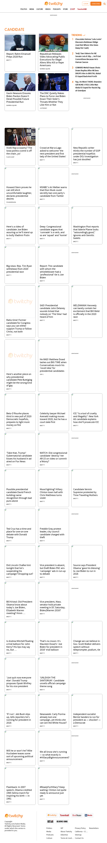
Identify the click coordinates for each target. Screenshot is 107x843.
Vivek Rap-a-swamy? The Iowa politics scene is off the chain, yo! (19, 151)
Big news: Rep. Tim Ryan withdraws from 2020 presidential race (19, 269)
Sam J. (42, 374)
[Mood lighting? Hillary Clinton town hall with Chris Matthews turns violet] (39, 470)
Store (65, 9)
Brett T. (8, 60)
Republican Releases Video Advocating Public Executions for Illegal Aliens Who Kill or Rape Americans (52, 60)
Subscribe (96, 4)
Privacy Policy (80, 828)
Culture (39, 9)
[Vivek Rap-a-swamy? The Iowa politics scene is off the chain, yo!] (20, 137)
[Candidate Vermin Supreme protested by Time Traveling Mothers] (72, 470)
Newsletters (94, 828)
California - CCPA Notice (81, 832)
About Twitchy (66, 832)
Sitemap (78, 835)
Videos (47, 9)
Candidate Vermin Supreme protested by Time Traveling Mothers (85, 492)
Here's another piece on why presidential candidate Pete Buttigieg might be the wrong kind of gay (19, 380)
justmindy (43, 108)
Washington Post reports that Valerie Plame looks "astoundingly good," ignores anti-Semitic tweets (86, 233)
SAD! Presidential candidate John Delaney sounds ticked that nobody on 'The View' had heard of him (53, 311)
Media (31, 9)
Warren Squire (45, 69)
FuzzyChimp (10, 157)
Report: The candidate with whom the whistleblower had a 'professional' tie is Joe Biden (52, 272)
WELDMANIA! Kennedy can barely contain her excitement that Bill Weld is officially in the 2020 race (86, 311)
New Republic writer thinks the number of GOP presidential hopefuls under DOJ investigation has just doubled (86, 154)
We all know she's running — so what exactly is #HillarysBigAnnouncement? (54, 755)
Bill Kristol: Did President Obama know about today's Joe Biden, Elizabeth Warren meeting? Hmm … (19, 608)
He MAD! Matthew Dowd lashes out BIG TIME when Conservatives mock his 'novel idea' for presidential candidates (53, 365)
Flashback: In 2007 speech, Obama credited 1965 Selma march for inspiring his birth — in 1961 (19, 793)
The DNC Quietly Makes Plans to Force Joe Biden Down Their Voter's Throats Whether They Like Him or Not (53, 99)
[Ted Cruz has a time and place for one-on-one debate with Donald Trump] (5, 509)
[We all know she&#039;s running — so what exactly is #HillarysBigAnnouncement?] (39, 731)
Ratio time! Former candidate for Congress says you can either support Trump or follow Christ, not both (19, 326)
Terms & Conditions (67, 838)
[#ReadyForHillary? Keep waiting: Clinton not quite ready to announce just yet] (39, 768)
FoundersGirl (11, 202)
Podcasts (57, 9)
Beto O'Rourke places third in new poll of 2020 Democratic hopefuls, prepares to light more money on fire (18, 419)
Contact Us (79, 838)
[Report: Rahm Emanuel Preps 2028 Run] (20, 43)
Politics (23, 9)
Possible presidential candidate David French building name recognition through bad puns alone (19, 495)
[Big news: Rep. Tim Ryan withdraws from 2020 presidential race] (5, 247)
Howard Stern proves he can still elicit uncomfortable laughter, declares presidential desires (19, 193)
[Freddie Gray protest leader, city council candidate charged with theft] (39, 509)
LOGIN (85, 4)
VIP (62, 828)
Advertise (64, 835)
